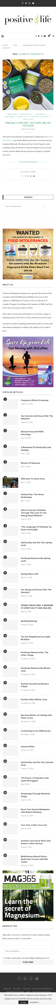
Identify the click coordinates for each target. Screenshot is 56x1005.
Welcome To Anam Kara (33, 479)
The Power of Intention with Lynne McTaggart (35, 779)
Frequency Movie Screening (34, 400)
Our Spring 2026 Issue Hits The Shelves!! (36, 591)
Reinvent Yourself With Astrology (32, 433)
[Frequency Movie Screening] (10, 404)
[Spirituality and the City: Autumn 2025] (10, 766)
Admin (32, 129)
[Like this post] (22, 176)
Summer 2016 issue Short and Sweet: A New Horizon (36, 842)
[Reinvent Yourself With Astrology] (10, 435)
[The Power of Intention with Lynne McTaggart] (10, 782)
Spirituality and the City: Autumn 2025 (37, 763)
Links (28, 991)
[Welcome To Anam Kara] (10, 482)
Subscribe (7, 988)
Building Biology (29, 621)
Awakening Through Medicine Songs (35, 795)
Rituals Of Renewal (30, 463)
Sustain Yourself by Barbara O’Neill (35, 685)
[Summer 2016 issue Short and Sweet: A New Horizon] (10, 844)
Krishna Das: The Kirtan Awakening (32, 495)
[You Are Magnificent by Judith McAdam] (10, 640)
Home (5, 45)
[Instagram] (29, 3)
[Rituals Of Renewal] (10, 467)
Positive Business (9, 117)
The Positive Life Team (41, 991)
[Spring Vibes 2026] (10, 578)
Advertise (27, 988)
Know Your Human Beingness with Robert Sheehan (35, 810)
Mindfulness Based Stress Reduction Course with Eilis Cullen (34, 859)
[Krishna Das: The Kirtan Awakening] (10, 498)
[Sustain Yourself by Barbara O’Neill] (10, 688)
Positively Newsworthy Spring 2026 (35, 559)
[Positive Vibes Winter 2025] (10, 703)
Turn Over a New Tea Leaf (34, 825)
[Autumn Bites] (10, 750)
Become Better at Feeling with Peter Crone (36, 716)
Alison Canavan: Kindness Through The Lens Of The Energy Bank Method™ (33, 513)
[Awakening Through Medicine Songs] (10, 797)
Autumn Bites (27, 746)
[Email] (33, 3)
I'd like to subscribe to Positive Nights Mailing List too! (26, 958)
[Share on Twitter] (28, 176)
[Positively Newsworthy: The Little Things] (10, 656)
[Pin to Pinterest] (31, 176)
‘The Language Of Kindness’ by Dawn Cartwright (36, 528)
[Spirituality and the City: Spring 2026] (10, 546)
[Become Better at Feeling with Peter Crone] (10, 719)
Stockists (17, 988)
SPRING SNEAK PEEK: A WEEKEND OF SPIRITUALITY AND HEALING (37, 606)
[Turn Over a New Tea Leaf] (10, 829)
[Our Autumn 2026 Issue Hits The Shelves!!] (10, 420)
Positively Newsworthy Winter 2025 (36, 669)
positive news (22, 117)
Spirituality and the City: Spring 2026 (36, 543)
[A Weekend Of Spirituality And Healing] (10, 451)
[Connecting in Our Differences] (10, 735)
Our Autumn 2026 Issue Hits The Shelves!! (37, 417)
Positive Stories (28, 119)
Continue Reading (28, 162)
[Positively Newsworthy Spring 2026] (10, 562)
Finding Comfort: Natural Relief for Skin (28, 124)
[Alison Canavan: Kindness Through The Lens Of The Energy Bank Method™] (10, 514)
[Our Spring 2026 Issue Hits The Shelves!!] (10, 593)
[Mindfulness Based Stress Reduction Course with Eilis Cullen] (10, 860)
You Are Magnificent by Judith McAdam (35, 638)
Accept (23, 1002)
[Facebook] (22, 3)
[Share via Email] (34, 176)
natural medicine (26, 114)
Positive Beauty (40, 114)
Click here (20, 317)
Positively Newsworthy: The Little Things (34, 653)
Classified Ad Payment (15, 991)
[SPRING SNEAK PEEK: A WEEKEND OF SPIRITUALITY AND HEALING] (10, 609)
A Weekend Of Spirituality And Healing (36, 448)
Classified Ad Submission (42, 988)
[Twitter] (26, 3)
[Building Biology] (10, 625)
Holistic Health (12, 114)
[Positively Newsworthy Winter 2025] (10, 672)
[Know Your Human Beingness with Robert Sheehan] (10, 813)
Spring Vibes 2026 (30, 574)
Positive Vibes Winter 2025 (34, 699)
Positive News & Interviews (39, 117)
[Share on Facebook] (25, 176)
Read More (34, 1002)
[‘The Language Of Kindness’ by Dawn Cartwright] (10, 531)
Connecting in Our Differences (36, 731)
